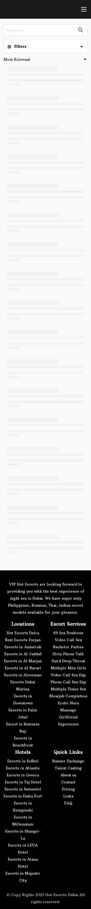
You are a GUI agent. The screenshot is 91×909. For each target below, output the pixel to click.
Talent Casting (68, 768)
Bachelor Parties (68, 647)
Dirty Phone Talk (68, 654)
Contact (68, 782)
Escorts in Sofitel (22, 761)
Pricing (68, 789)
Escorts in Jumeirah (22, 647)
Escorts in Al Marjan (23, 661)
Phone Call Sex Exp (68, 682)
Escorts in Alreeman (23, 675)
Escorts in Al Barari (23, 668)
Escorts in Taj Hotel (23, 782)
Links (68, 796)
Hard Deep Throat (68, 661)
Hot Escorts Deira (23, 632)
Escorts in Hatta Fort (23, 796)
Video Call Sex (68, 639)
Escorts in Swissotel (22, 789)
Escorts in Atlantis (23, 768)
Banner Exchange (68, 761)
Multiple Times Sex (68, 689)
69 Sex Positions (68, 632)
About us (68, 775)
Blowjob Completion (68, 696)
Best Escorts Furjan (23, 639)
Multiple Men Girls (68, 668)
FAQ (68, 803)
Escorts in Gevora (23, 775)
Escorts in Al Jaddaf (23, 654)
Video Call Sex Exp (68, 675)
